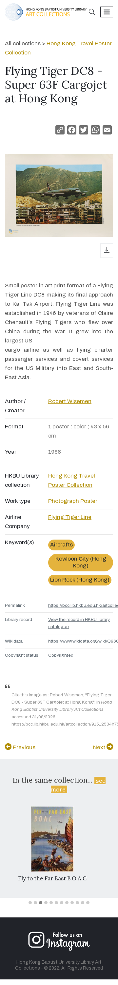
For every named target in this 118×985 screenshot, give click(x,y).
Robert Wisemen (69, 401)
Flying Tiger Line (69, 517)
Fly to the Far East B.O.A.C (52, 878)
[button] (92, 12)
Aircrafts (61, 545)
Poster (88, 501)
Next (100, 747)
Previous (23, 747)
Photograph (63, 501)
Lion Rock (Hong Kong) (79, 580)
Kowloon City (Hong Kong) (80, 562)
